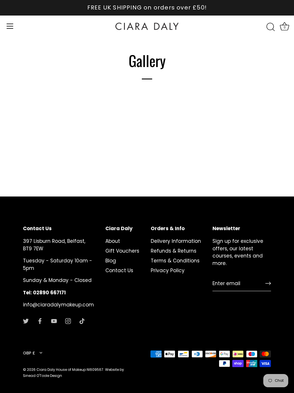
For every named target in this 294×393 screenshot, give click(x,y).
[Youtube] (54, 320)
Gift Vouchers (122, 250)
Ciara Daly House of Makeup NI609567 (69, 369)
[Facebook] (40, 320)
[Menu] (10, 26)
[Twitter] (26, 320)
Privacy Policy (168, 270)
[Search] (270, 27)
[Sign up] (268, 283)
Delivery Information (176, 241)
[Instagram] (68, 320)
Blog (110, 260)
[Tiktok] (82, 320)
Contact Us (119, 270)
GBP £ (29, 353)
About (112, 241)
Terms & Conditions (175, 260)
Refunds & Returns (173, 250)
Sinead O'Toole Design (42, 375)
